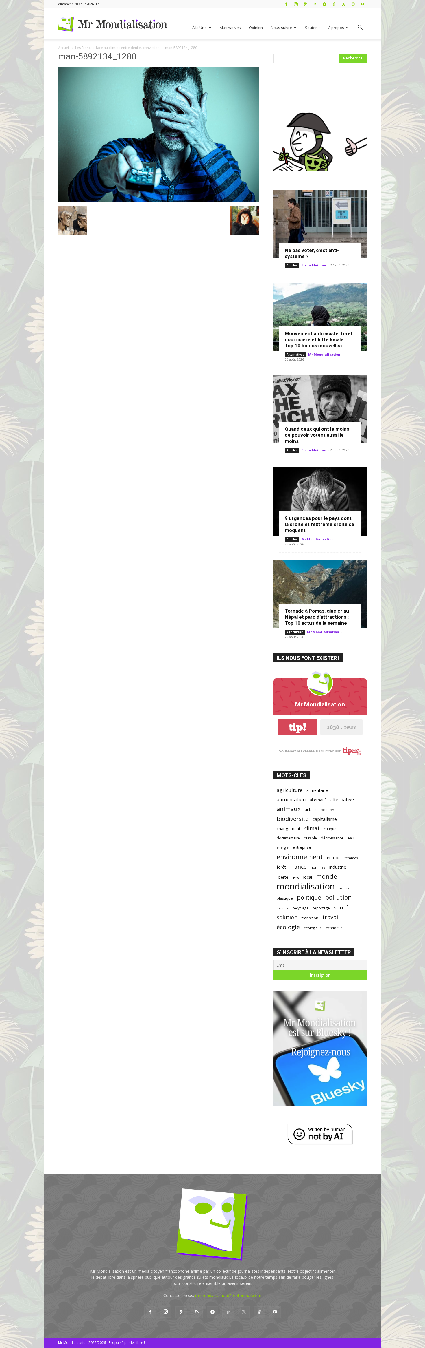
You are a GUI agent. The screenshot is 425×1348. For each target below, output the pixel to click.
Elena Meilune (314, 265)
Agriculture (295, 632)
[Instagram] (295, 4)
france (298, 867)
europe (334, 857)
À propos (336, 27)
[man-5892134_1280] (158, 200)
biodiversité (292, 819)
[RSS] (315, 4)
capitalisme (325, 819)
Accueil (64, 47)
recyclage (300, 908)
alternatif (318, 799)
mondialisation (306, 886)
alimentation (291, 799)
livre (295, 877)
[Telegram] (324, 4)
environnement (300, 857)
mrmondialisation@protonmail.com (228, 1295)
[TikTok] (334, 4)
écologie (288, 927)
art (308, 809)
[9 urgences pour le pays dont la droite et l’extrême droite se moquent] (320, 501)
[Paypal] (305, 4)
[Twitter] (343, 4)
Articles (292, 265)
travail (330, 917)
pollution (338, 897)
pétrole (283, 908)
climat (312, 828)
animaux (289, 809)
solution (287, 917)
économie (334, 927)
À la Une (199, 27)
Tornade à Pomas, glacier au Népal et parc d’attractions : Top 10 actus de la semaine (317, 617)
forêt (281, 867)
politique (309, 897)
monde (326, 876)
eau (351, 838)
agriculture (289, 790)
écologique (313, 928)
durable (310, 838)
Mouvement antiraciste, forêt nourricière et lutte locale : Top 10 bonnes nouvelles (319, 339)
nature (344, 888)
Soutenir (312, 27)
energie (283, 847)
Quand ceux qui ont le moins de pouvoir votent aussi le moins (317, 435)
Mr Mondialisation (324, 354)
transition (310, 917)
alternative (342, 799)
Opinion (256, 27)
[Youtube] (362, 4)
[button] (360, 28)
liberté (282, 877)
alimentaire (317, 790)
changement (288, 828)
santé (341, 907)
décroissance (332, 838)
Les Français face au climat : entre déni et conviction (117, 47)
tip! (297, 727)
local (307, 877)
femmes (351, 858)
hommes (318, 867)
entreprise (302, 847)
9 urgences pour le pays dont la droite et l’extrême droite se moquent (319, 524)
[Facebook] (286, 4)
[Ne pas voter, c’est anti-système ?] (320, 224)
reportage (321, 908)
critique (330, 828)
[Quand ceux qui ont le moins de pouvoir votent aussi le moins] (320, 409)
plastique (285, 898)
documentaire (288, 838)
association (324, 809)
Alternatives (230, 27)
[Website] (353, 4)
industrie (337, 867)
